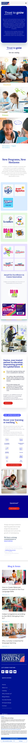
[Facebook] (2, 671)
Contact (4, 705)
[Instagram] (6, 671)
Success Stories (6, 699)
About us (4, 687)
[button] (10, 689)
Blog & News (5, 696)
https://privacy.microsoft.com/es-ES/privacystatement (10, 729)
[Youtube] (14, 671)
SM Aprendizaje (6, 702)
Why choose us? (7, 693)
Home (4, 684)
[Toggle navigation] (22, 3)
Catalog (4, 690)
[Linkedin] (10, 671)
